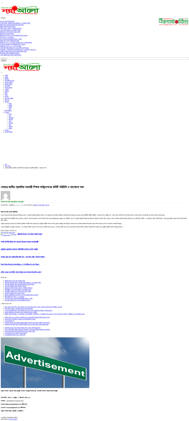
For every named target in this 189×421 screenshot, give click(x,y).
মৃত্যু (10, 109)
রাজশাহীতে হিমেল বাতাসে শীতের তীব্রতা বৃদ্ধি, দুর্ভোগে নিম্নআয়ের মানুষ (22, 328)
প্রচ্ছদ (6, 75)
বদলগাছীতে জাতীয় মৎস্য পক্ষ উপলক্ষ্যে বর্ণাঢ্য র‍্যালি (18, 291)
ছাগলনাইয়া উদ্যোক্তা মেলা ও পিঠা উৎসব (15, 335)
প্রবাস (6, 95)
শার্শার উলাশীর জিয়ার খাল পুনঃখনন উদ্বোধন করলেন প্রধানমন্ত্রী (19, 242)
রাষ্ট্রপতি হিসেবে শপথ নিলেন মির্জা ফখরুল (29, 234)
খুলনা (10, 121)
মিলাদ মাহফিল (8, 111)
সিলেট (10, 114)
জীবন (6, 93)
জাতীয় (6, 77)
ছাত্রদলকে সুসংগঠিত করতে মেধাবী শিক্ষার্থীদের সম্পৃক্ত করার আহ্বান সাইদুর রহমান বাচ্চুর (27, 324)
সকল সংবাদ (7, 166)
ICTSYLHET (13, 419)
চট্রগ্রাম (11, 123)
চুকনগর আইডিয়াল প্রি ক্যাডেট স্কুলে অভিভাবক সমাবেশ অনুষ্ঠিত (21, 312)
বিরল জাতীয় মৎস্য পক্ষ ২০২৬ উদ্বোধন (15, 297)
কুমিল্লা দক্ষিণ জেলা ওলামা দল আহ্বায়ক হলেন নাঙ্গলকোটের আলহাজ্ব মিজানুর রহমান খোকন (27, 317)
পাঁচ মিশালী (7, 86)
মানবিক (10, 105)
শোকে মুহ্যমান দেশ (9, 321)
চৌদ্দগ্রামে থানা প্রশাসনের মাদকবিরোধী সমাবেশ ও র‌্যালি (18, 298)
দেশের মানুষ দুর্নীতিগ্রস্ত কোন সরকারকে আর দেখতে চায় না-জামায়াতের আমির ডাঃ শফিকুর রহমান (28, 310)
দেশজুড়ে (7, 112)
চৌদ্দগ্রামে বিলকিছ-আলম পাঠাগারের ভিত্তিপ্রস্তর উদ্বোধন (19, 284)
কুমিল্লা (10, 126)
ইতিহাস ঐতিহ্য (8, 84)
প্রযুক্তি (7, 91)
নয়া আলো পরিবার (9, 98)
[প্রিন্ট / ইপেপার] (37, 205)
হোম (6, 164)
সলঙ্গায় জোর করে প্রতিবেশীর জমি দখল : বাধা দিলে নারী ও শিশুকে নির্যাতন (23, 257)
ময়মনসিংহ (11, 118)
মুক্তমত (7, 130)
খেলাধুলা (7, 89)
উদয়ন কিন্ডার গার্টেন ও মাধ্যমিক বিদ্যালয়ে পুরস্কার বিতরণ (19, 309)
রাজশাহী (11, 119)
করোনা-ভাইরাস (8, 88)
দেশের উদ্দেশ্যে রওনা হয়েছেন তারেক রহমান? (16, 333)
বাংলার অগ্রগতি (9, 82)
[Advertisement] (94, 148)
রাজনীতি (7, 79)
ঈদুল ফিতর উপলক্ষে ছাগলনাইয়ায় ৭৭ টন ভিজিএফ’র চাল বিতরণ (20, 264)
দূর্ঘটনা (10, 103)
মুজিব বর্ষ (7, 100)
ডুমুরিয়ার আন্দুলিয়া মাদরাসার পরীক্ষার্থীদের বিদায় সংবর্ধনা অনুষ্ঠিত (19, 249)
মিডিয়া (10, 107)
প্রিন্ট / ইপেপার (45, 205)
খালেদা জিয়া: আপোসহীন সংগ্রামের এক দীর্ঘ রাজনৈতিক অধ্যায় (20, 319)
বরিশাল (10, 128)
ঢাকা (10, 116)
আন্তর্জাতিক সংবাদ (9, 80)
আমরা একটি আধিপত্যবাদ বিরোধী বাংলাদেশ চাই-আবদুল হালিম (20, 331)
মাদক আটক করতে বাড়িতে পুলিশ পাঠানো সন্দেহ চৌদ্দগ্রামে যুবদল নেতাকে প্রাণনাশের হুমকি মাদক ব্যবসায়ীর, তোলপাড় (33, 307)
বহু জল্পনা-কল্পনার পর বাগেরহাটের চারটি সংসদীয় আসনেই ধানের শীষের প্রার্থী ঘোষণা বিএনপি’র (27, 323)
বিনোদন (6, 96)
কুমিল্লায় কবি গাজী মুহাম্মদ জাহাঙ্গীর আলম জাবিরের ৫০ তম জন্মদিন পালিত (23, 282)
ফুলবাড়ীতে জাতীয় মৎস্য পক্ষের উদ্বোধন (15, 293)
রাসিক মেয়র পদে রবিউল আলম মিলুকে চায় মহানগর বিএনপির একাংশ (21, 272)
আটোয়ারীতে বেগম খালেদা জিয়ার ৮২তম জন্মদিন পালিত (18, 290)
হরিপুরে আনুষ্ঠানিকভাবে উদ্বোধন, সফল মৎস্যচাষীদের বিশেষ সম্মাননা (21, 295)
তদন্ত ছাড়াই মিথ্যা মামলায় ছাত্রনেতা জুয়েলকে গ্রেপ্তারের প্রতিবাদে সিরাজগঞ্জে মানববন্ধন (27, 329)
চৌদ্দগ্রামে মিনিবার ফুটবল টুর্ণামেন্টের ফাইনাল (15, 286)
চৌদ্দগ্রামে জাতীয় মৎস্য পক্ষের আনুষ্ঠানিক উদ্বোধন (17, 300)
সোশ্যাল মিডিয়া (8, 132)
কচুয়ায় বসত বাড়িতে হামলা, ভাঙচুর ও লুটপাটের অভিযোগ (18, 288)
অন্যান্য (7, 102)
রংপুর (10, 125)
